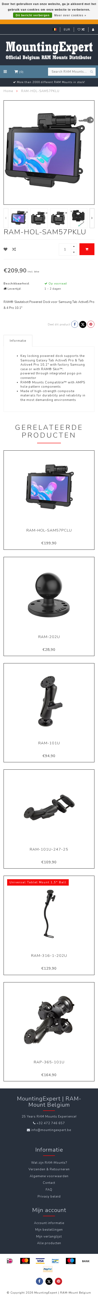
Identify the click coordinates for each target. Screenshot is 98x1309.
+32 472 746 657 (51, 1123)
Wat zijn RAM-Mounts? (49, 1163)
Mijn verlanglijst (49, 1236)
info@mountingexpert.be (51, 1130)
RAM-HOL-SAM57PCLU (49, 530)
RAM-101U (49, 743)
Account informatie (49, 1223)
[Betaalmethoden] (10, 1261)
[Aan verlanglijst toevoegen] (6, 249)
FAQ (49, 1190)
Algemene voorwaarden (49, 1176)
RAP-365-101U (49, 1062)
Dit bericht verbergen (32, 15)
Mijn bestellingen (49, 1230)
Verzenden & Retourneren (49, 1169)
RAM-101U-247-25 (49, 849)
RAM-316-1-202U (49, 955)
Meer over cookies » (70, 15)
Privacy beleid (49, 1196)
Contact (49, 1183)
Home (8, 91)
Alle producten (49, 1243)
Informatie (18, 341)
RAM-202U (49, 636)
